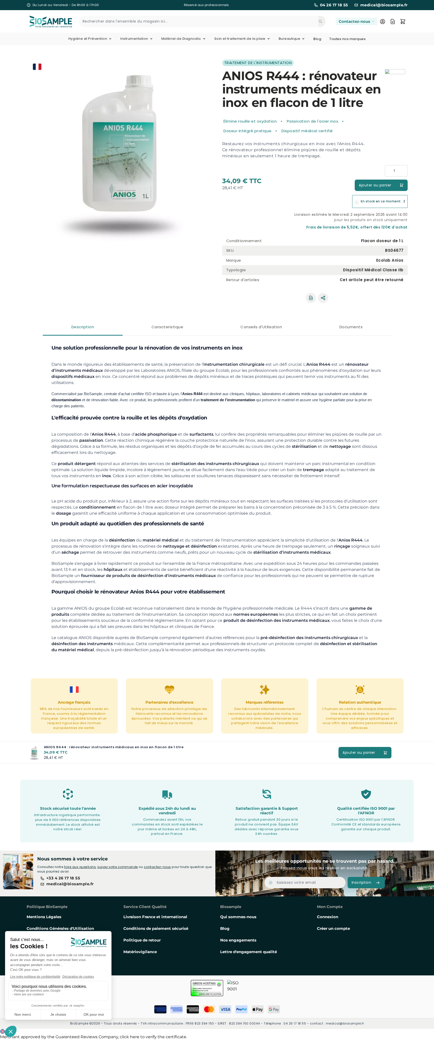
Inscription (361, 882)
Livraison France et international (155, 916)
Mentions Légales (44, 916)
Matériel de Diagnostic (181, 38)
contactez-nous (157, 867)
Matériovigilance (140, 951)
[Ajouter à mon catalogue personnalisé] (311, 298)
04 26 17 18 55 (334, 5)
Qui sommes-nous (238, 916)
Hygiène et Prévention (87, 38)
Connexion (327, 916)
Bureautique (289, 38)
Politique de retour (142, 940)
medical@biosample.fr (384, 5)
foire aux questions (80, 867)
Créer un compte (333, 928)
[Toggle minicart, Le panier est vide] (403, 21)
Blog (317, 38)
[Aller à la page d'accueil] (45, 21)
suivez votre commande (117, 867)
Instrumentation (134, 38)
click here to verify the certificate (153, 1036)
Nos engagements (238, 940)
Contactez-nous (354, 21)
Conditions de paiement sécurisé (155, 928)
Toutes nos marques (347, 38)
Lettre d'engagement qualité (248, 951)
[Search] (322, 21)
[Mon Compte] (382, 21)
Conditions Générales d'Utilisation (60, 928)
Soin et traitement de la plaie (240, 38)
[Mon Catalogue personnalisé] (393, 21)
